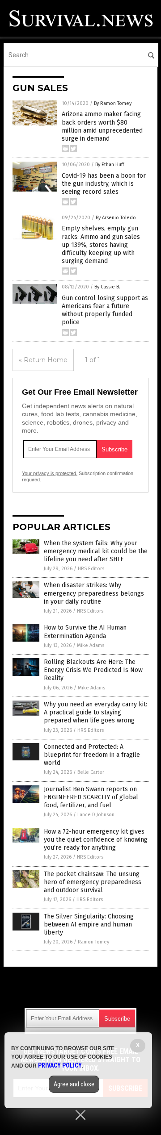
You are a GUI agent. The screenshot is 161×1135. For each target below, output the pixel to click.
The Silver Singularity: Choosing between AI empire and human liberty (89, 924)
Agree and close (74, 1084)
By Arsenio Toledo (116, 218)
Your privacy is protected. (49, 473)
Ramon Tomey (93, 942)
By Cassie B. (107, 287)
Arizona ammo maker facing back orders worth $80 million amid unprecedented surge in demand (102, 126)
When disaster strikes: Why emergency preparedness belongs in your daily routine (94, 593)
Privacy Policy (60, 1065)
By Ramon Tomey (112, 103)
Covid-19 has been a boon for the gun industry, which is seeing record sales (104, 184)
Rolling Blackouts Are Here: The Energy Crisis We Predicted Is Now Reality (93, 670)
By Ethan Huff (109, 164)
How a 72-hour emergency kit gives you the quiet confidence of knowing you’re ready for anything (96, 839)
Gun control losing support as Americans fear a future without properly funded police (105, 310)
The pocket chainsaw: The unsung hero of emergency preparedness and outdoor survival (92, 882)
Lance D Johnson (95, 815)
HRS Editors (91, 569)
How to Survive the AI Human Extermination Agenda (85, 631)
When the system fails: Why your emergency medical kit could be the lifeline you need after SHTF (96, 551)
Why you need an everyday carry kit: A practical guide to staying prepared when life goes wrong (95, 712)
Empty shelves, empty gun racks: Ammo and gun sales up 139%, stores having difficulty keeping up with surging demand (101, 245)
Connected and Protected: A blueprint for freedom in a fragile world (92, 755)
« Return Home (43, 360)
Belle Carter (90, 772)
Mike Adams (90, 645)
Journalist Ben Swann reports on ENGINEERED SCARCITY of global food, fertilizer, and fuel (91, 797)
